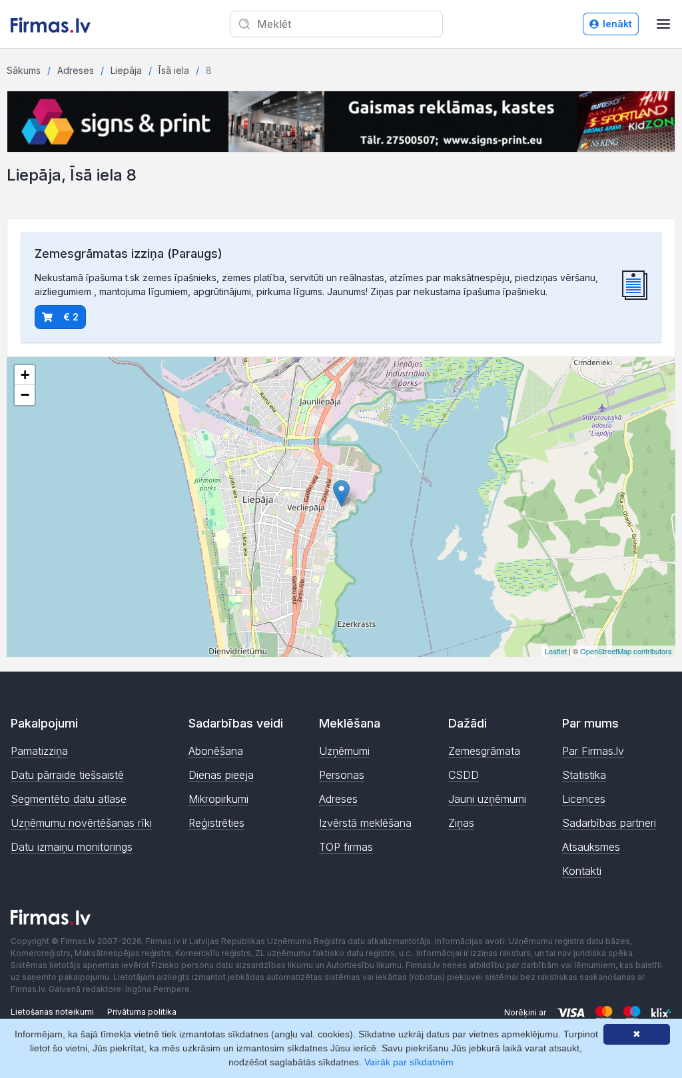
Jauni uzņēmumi (487, 799)
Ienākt (617, 23)
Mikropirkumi (218, 799)
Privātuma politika (141, 1012)
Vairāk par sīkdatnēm (409, 1062)
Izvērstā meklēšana (365, 822)
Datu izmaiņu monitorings (72, 846)
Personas (341, 775)
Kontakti (581, 870)
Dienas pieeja (221, 775)
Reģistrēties (216, 822)
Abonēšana (215, 751)
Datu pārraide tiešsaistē (67, 775)
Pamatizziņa (39, 751)
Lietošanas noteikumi (52, 1012)
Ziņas (461, 822)
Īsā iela (174, 70)
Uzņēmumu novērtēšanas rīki (81, 822)
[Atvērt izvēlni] (663, 24)
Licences (583, 799)
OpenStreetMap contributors (626, 651)
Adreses (75, 70)
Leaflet (556, 651)
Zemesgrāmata (484, 751)
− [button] (25, 394)
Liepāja (126, 70)
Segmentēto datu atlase (69, 799)
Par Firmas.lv (593, 751)
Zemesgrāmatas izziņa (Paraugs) (128, 254)
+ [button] (25, 374)
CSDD (463, 775)
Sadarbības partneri (609, 822)
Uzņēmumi (344, 751)
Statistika (584, 775)
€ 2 (71, 316)
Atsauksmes (591, 846)
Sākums (24, 70)
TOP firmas (346, 846)
